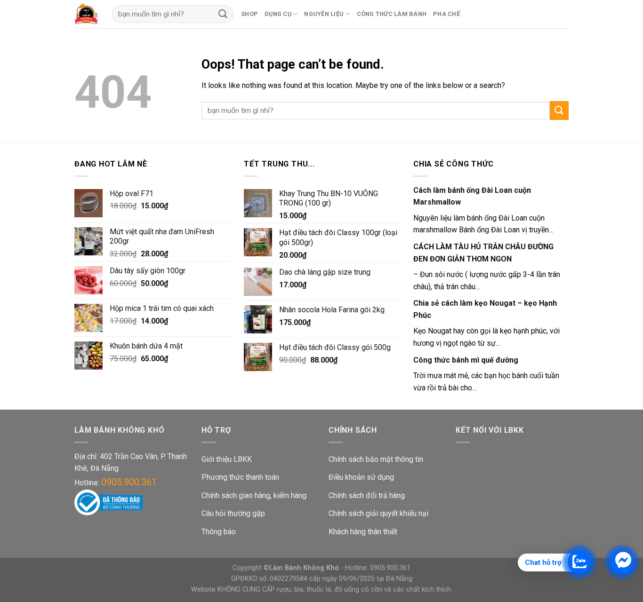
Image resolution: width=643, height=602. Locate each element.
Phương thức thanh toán (240, 477)
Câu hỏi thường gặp (233, 513)
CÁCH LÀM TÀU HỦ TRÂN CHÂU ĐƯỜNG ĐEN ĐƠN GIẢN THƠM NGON (483, 252)
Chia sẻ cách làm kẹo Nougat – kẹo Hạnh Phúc (485, 309)
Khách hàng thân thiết (363, 531)
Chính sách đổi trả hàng (367, 495)
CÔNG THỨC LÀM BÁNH (392, 13)
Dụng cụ (278, 13)
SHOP (249, 13)
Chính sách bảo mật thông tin (376, 459)
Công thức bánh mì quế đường (465, 360)
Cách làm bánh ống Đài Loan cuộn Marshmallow (472, 196)
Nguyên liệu (324, 13)
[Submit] (559, 110)
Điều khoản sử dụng (361, 477)
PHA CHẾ (446, 13)
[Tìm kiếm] (223, 14)
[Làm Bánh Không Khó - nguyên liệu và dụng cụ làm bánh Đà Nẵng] (86, 14)
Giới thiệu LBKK (226, 459)
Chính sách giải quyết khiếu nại (378, 513)
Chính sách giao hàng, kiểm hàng (253, 495)
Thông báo (218, 531)
